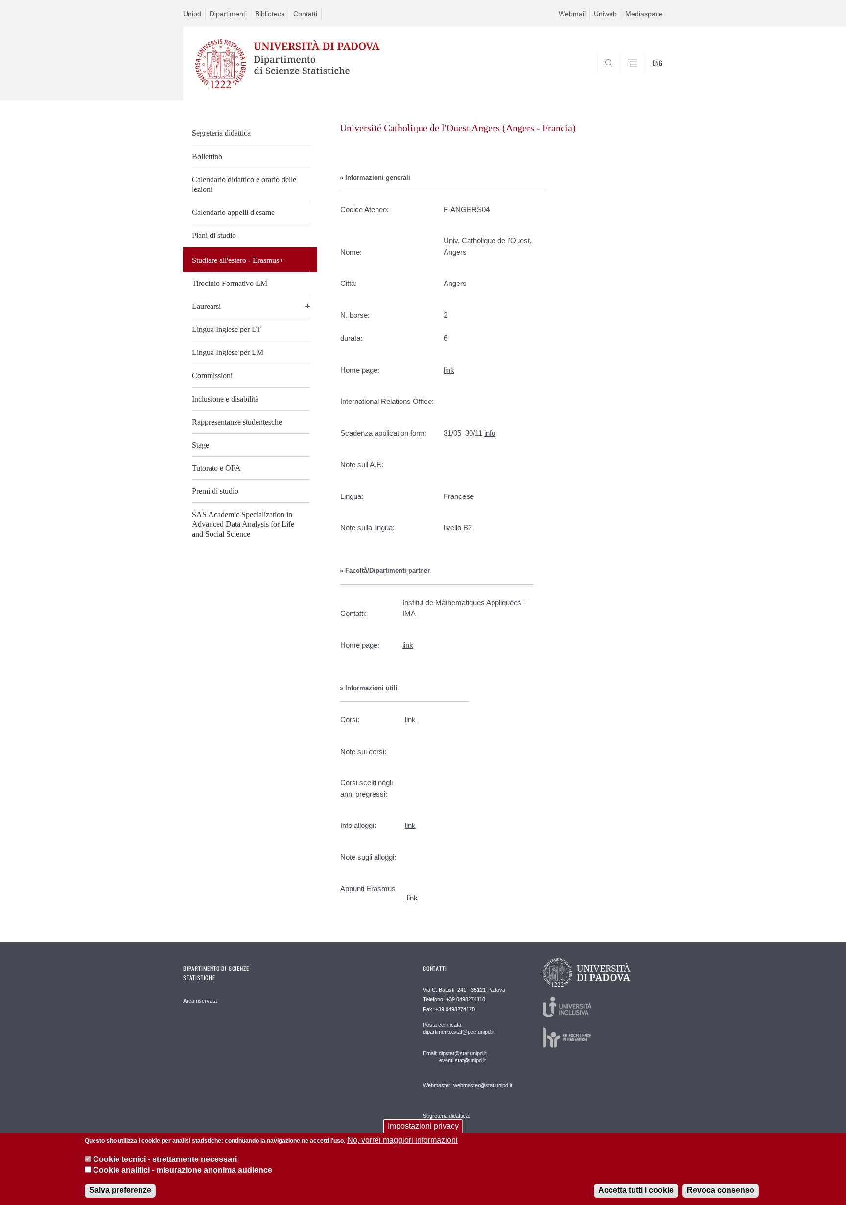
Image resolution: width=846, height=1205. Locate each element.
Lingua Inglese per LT (226, 329)
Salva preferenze (120, 1190)
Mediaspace (644, 14)
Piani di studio (214, 235)
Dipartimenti (228, 14)
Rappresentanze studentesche (237, 422)
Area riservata (200, 1001)
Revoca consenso (720, 1190)
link (449, 370)
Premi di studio (215, 491)
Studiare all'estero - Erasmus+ (237, 260)
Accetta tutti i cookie (636, 1190)
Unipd (192, 14)
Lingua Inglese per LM (227, 352)
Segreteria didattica (221, 133)
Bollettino (207, 156)
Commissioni (212, 375)
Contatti (305, 14)
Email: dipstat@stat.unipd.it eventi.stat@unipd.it (455, 1056)
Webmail (572, 14)
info (489, 433)
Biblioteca (270, 14)
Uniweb (605, 14)
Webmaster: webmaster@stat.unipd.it (467, 1085)
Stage (200, 445)
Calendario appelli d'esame (233, 212)
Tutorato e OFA (216, 468)
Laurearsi (206, 306)
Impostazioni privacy (423, 1126)
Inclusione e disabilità (225, 399)
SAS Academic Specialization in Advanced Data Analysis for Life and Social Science (243, 524)
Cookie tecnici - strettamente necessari (165, 1159)
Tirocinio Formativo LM (229, 283)
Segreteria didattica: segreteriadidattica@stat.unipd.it (461, 1125)
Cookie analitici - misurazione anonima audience (182, 1170)
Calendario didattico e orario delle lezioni (244, 184)
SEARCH (645, 76)
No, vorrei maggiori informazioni (402, 1140)
